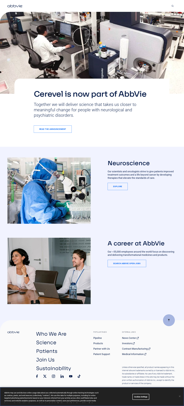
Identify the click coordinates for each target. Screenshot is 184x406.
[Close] (180, 396)
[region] (92, 396)
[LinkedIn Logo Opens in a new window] (62, 376)
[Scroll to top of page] (169, 320)
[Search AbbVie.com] (172, 6)
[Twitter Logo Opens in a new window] (44, 376)
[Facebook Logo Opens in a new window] (37, 376)
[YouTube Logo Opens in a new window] (70, 376)
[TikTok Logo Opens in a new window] (79, 376)
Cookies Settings (140, 397)
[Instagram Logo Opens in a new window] (53, 376)
